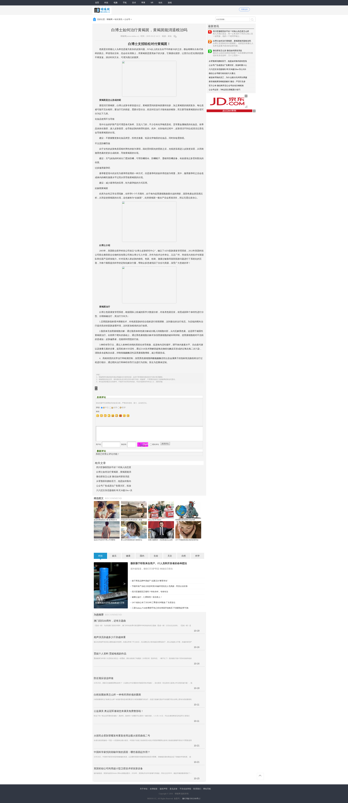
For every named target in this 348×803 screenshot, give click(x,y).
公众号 (127, 19)
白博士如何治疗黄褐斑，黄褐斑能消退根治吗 (232, 41)
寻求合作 (244, 9)
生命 (156, 556)
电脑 (115, 2)
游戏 (170, 2)
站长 (160, 2)
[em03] (105, 415)
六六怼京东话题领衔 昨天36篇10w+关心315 (227, 69)
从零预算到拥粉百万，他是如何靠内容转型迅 (228, 61)
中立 (107, 407)
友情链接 (153, 789)
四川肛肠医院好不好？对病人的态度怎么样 (231, 31)
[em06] (116, 415)
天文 (170, 556)
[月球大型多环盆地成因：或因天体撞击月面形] (111, 585)
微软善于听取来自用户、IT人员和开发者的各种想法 (158, 563)
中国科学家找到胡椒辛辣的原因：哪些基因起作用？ (122, 752)
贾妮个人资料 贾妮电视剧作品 (110, 653)
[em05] (112, 415)
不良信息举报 (185, 789)
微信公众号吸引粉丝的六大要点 (222, 73)
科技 (106, 2)
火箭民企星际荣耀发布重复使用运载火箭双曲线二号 (122, 735)
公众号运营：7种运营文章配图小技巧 (224, 90)
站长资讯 (118, 19)
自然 (183, 556)
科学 (197, 556)
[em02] (101, 415)
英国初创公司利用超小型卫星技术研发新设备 (118, 768)
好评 (115, 407)
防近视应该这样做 (103, 678)
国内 (142, 556)
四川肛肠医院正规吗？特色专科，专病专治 (150, 592)
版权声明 (163, 789)
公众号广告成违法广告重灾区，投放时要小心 (228, 65)
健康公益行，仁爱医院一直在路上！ (147, 597)
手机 (125, 2)
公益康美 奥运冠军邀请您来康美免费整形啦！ (118, 711)
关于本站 (143, 789)
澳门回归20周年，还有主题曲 (110, 620)
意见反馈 (173, 789)
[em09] (128, 415)
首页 (97, 2)
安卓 (134, 2)
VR (152, 2)
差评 (124, 407)
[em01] (97, 415)
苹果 (143, 2)
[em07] (120, 415)
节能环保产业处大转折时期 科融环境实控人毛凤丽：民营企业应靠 (160, 586)
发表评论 (165, 444)
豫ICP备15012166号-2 (191, 799)
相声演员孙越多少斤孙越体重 (110, 637)
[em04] (109, 415)
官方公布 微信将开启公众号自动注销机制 (226, 85)
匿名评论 (155, 444)
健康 (128, 556)
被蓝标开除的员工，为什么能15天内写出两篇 (228, 77)
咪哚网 (109, 19)
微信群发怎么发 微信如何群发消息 (112, 476)
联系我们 (197, 789)
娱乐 (114, 556)
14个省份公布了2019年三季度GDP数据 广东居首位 (153, 602)
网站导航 (207, 789)
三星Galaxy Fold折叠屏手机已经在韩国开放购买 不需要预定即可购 (160, 608)
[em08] (124, 415)
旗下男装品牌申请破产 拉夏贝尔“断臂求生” (150, 581)
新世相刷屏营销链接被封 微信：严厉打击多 (227, 81)
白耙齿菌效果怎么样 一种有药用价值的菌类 (117, 694)
